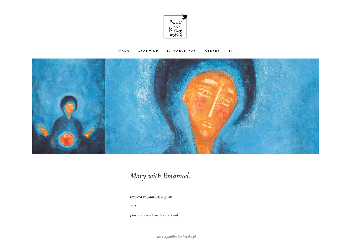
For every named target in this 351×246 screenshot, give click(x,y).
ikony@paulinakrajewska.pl (175, 236)
